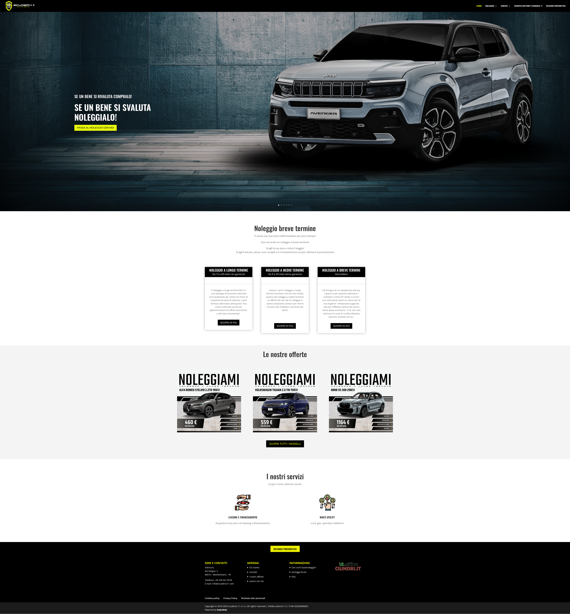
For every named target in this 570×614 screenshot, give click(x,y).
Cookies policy (212, 598)
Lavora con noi (256, 581)
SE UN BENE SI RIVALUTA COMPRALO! (103, 96)
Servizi (504, 6)
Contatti (253, 572)
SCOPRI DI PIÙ (228, 322)
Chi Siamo (254, 567)
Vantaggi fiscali (299, 572)
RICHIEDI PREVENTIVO (285, 549)
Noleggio (489, 6)
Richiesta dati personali (253, 598)
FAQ (294, 576)
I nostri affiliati (256, 576)
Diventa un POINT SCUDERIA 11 (528, 6)
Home (479, 6)
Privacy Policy (230, 598)
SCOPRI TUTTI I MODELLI (285, 443)
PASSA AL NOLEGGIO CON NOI (95, 127)
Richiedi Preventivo (556, 6)
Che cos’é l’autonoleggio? (304, 567)
